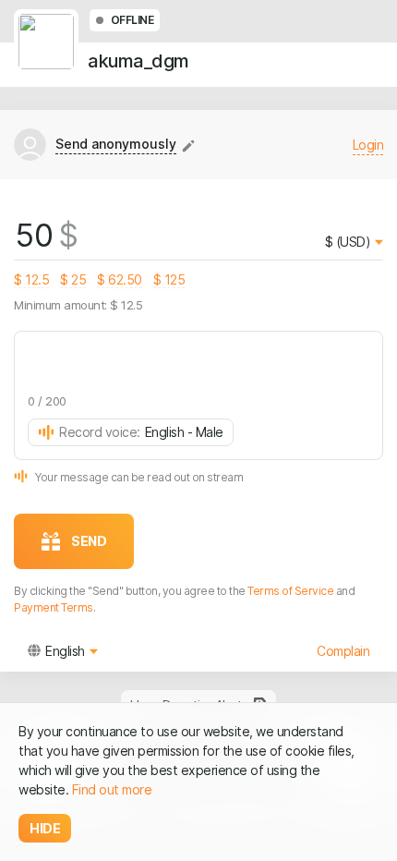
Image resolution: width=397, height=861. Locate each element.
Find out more (112, 789)
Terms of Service (290, 591)
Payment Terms (53, 607)
